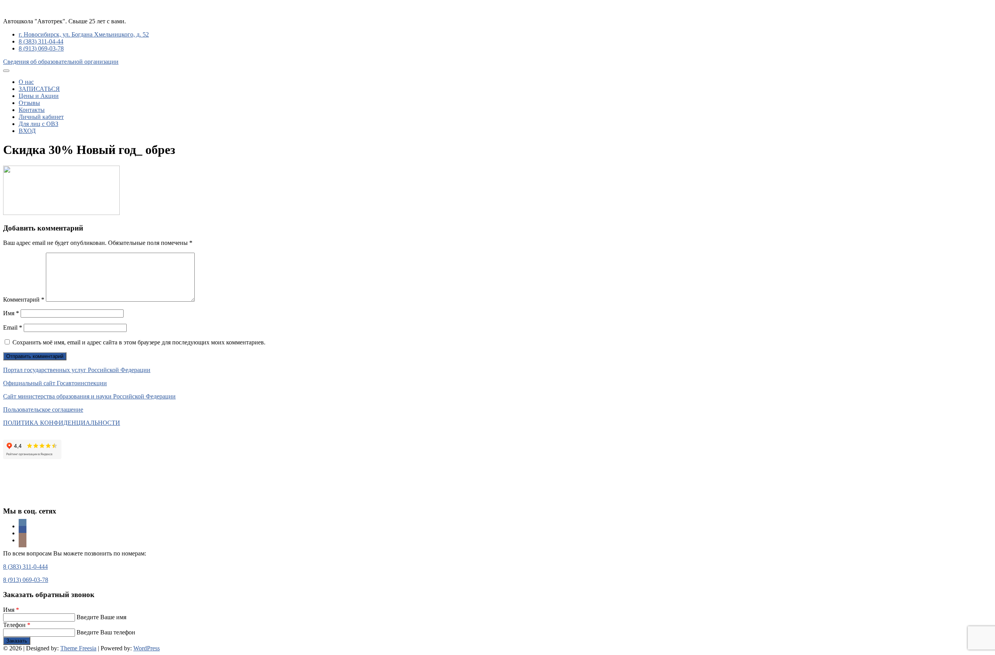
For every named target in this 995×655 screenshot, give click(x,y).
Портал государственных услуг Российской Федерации (76, 370)
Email (12, 327)
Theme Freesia (78, 648)
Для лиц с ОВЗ (38, 124)
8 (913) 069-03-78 (41, 48)
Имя (11, 313)
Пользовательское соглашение (43, 409)
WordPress (146, 648)
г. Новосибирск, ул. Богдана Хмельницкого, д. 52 (84, 34)
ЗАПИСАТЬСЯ (39, 89)
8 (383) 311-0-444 (25, 566)
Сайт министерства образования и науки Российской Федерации (89, 396)
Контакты (32, 110)
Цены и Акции (39, 96)
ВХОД (27, 131)
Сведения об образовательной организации (61, 61)
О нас (26, 82)
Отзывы (29, 103)
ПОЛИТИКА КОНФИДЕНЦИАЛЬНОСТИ (61, 422)
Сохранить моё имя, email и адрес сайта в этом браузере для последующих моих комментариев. (138, 342)
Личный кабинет (41, 117)
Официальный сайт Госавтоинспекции (55, 383)
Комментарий (23, 299)
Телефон (16, 625)
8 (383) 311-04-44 (41, 41)
